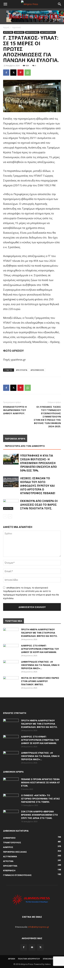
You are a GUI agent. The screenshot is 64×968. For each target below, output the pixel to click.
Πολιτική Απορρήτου (29, 958)
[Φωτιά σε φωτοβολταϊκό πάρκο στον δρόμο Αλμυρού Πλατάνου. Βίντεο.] (11, 681)
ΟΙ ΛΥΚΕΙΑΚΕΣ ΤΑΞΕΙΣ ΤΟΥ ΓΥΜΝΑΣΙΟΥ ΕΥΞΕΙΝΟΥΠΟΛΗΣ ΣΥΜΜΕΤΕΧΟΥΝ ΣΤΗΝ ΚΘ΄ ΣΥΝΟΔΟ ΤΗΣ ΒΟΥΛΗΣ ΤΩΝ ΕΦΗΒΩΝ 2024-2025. (47, 416)
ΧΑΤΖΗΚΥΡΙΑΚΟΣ (48, 32)
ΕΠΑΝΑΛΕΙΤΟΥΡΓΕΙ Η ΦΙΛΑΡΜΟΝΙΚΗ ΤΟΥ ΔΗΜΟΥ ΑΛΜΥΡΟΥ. (15, 410)
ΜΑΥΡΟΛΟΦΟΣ (32, 32)
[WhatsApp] (28, 72)
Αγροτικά (16, 27)
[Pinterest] (20, 72)
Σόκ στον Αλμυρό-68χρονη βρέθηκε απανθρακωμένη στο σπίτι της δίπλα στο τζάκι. (39, 814)
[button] (5, 4)
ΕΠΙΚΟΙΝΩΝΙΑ (49, 958)
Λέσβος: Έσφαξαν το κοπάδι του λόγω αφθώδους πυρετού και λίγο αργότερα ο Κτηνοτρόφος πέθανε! (37, 485)
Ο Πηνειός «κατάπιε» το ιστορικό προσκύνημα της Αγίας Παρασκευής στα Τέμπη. (40, 798)
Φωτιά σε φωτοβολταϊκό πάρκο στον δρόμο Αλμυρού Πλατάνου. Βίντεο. (40, 681)
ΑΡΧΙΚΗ (11, 958)
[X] (13, 72)
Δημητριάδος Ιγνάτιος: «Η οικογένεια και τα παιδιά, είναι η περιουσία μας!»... (40, 665)
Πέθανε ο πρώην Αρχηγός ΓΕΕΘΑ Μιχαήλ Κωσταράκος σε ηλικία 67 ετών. (40, 782)
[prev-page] (5, 516)
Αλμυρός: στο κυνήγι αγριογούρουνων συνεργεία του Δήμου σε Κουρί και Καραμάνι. (40, 649)
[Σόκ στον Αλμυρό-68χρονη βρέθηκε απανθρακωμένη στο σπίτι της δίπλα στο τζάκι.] (11, 815)
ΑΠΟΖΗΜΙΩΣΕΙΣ (37, 370)
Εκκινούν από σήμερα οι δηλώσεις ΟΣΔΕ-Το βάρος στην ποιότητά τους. (39, 504)
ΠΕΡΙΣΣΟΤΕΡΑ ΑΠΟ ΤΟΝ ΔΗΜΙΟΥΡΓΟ (25, 445)
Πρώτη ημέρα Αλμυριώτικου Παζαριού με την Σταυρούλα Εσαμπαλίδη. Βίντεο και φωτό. (39, 632)
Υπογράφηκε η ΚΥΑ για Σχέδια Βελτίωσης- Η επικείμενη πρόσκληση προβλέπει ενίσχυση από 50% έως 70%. (38, 463)
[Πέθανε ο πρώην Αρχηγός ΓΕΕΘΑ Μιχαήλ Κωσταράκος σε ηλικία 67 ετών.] (11, 783)
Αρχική (6, 27)
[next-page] (10, 516)
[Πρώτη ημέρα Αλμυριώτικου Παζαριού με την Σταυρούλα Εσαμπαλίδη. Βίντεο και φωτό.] (11, 633)
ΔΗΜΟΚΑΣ (19, 32)
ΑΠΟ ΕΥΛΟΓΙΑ (21, 370)
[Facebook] (6, 72)
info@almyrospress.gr (38, 926)
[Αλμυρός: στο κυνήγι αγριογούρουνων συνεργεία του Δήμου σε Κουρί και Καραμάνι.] (11, 649)
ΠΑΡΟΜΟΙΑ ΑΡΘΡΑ (15, 438)
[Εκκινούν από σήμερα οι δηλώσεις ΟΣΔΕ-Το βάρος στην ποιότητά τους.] (11, 504)
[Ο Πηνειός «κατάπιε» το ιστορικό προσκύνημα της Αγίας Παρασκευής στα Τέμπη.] (11, 799)
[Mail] (32, 947)
